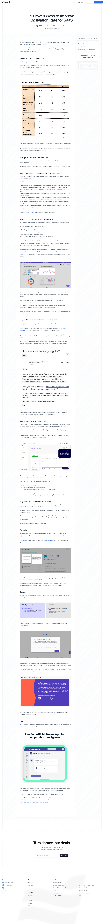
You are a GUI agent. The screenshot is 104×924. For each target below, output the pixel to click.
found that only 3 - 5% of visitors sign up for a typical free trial (55, 240)
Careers (30, 895)
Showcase (30, 885)
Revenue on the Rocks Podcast (86, 885)
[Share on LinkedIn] (92, 38)
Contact (30, 900)
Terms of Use (85, 919)
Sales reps (55, 890)
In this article (81, 44)
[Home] (6, 2)
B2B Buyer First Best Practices (86, 887)
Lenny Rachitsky (50, 65)
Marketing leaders (57, 882)
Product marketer (57, 893)
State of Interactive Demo (85, 893)
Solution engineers (57, 895)
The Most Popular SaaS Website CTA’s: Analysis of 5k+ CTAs (36, 797)
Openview (48, 189)
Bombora (48, 540)
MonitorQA (22, 341)
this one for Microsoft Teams (46, 726)
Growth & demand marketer (60, 887)
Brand (29, 898)
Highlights (30, 882)
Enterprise (66, 2)
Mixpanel (22, 254)
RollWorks (22, 533)
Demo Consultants (83, 890)
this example (24, 540)
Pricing (72, 2)
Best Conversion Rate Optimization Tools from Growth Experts (36, 800)
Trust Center (77, 919)
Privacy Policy (94, 919)
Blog (80, 882)
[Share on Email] (96, 38)
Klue (21, 724)
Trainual (22, 435)
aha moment (28, 44)
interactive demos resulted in (43, 481)
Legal (29, 905)
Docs (80, 895)
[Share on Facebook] (94, 38)
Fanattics (30, 887)
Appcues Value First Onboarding (33, 311)
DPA (101, 919)
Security (30, 903)
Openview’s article (29, 212)
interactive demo (48, 595)
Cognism (22, 595)
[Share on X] (89, 38)
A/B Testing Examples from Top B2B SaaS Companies (34, 802)
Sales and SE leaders (58, 885)
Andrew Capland (24, 240)
